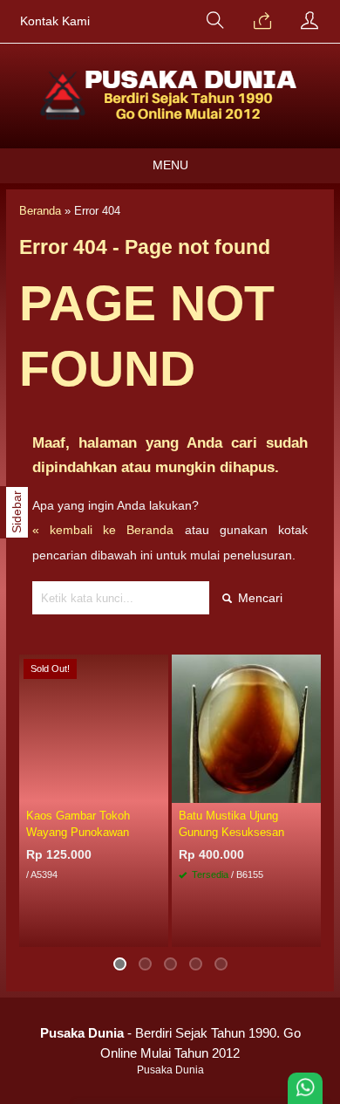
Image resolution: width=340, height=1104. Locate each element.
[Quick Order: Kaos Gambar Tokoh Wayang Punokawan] (158, 789)
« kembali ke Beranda (103, 530)
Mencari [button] (258, 598)
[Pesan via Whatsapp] (262, 21)
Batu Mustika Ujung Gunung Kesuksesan (231, 824)
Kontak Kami (55, 21)
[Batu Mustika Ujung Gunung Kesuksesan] (246, 728)
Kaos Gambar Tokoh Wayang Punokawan (78, 824)
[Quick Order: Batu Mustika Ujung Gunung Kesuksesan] (310, 789)
